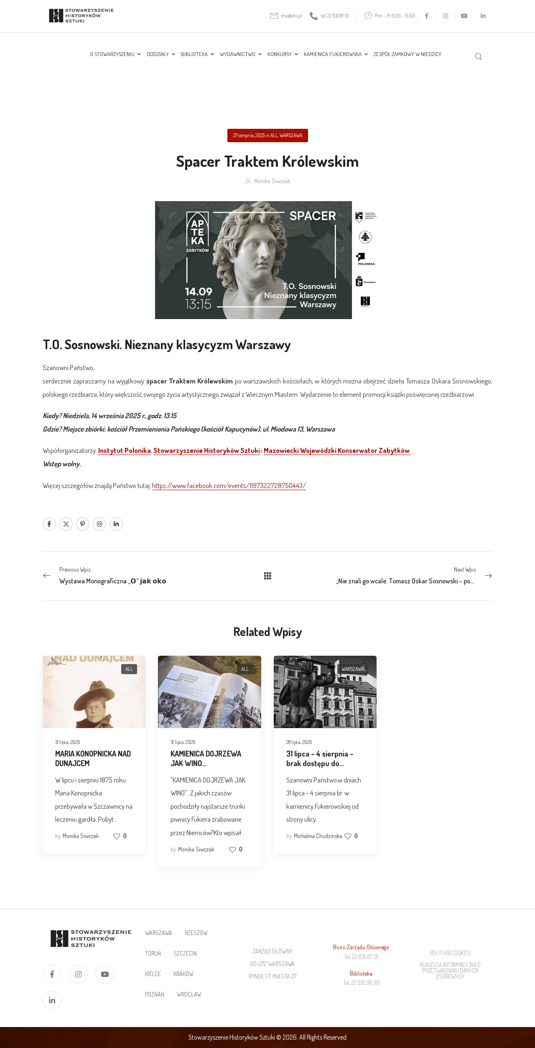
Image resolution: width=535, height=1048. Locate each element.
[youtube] (464, 16)
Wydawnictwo (237, 54)
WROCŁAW (189, 994)
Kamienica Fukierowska (333, 54)
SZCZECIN (185, 953)
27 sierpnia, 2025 (249, 135)
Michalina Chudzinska (318, 835)
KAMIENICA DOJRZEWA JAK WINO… (206, 758)
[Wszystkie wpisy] (267, 575)
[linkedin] (483, 16)
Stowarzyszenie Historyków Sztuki (206, 450)
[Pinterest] (82, 524)
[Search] (479, 55)
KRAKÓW (183, 973)
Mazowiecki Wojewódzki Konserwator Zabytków (337, 450)
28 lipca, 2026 (299, 742)
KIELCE (153, 973)
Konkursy (280, 54)
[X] (66, 524)
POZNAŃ (154, 994)
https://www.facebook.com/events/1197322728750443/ (229, 485)
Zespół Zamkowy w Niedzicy (407, 54)
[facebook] (426, 16)
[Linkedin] (116, 524)
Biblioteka (194, 54)
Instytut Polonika (124, 450)
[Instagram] (99, 524)
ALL (274, 135)
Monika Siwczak (272, 180)
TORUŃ (153, 953)
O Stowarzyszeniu (112, 54)
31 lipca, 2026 (67, 742)
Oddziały (158, 54)
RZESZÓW (196, 932)
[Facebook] (49, 524)
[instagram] (445, 16)
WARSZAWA (291, 135)
